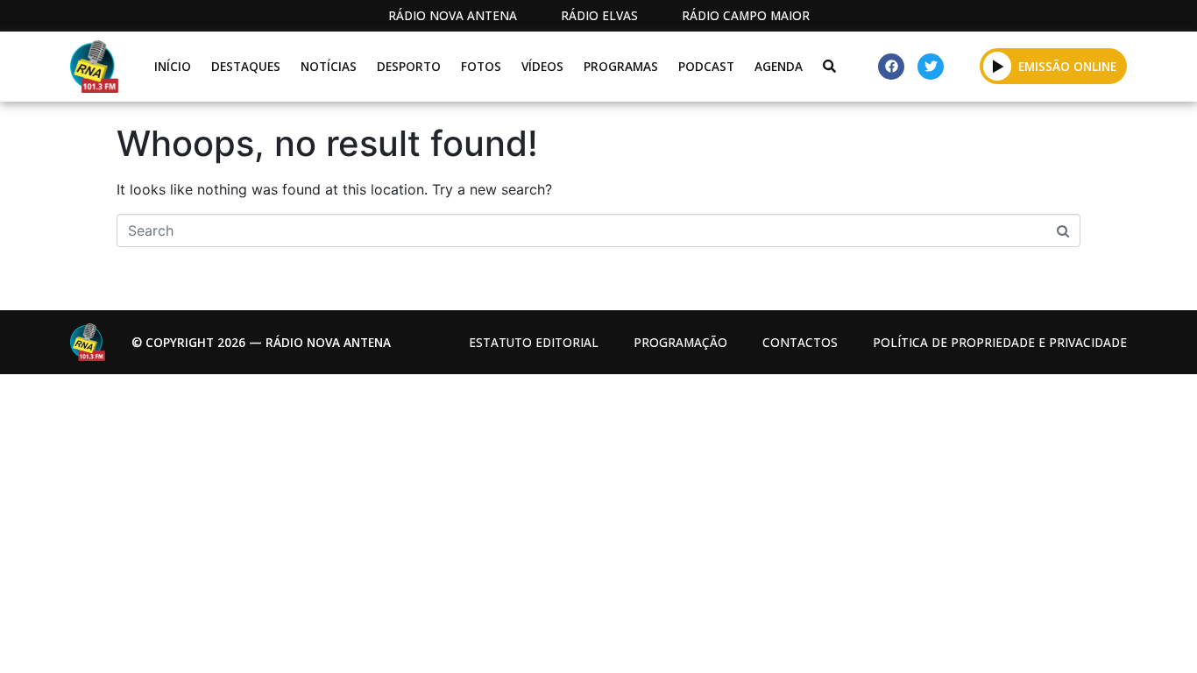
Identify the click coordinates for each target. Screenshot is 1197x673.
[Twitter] (930, 66)
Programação (680, 342)
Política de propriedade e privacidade (1000, 342)
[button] (997, 65)
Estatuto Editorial (533, 342)
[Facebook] (891, 66)
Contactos (800, 342)
